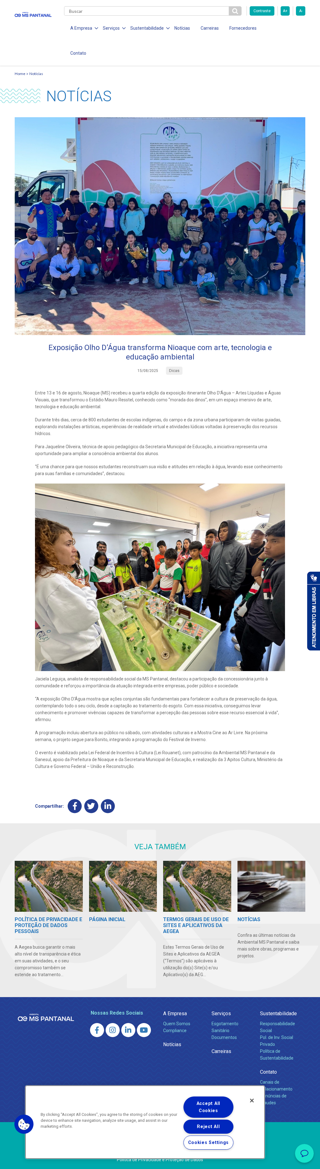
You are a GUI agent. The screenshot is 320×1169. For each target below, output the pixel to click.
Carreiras (210, 28)
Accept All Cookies (208, 1107)
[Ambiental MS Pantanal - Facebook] (97, 1030)
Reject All (208, 1126)
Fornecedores (243, 28)
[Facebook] (75, 806)
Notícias (182, 28)
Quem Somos (176, 1023)
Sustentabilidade (278, 1013)
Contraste (262, 11)
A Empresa (175, 1013)
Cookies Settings (208, 1142)
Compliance (175, 1030)
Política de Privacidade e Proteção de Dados (160, 1159)
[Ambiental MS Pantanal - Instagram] (113, 1030)
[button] (24, 1124)
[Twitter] (91, 806)
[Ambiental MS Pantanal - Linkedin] (128, 1030)
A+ (285, 11)
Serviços (221, 1013)
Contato (78, 53)
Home (20, 73)
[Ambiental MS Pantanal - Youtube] (144, 1030)
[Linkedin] (108, 806)
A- (300, 11)
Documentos (224, 1037)
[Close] (252, 1100)
